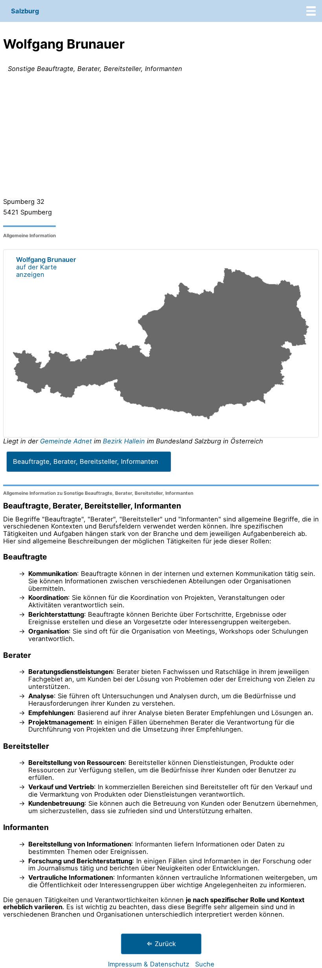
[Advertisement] (161, 137)
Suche (204, 964)
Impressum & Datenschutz (148, 964)
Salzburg (25, 11)
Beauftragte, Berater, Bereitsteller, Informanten (85, 461)
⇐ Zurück (161, 944)
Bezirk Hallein (124, 441)
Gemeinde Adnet (67, 441)
